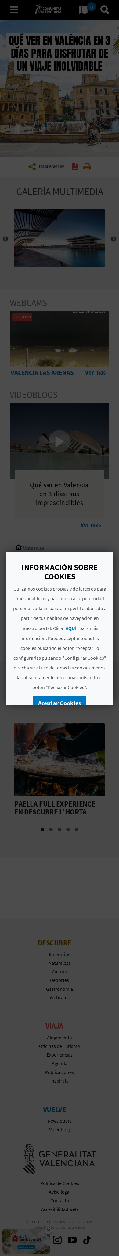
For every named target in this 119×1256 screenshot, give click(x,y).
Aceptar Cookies (59, 703)
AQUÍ (70, 628)
